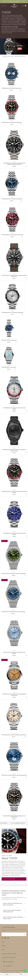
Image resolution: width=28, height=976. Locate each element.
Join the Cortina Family (8, 927)
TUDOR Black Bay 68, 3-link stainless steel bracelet (12, 312)
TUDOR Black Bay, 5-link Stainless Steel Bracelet (11, 122)
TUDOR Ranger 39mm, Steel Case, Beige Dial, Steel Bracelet (13, 734)
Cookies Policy (17, 972)
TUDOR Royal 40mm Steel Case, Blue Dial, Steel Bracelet (13, 611)
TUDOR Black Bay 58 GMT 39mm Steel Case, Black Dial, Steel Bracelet (14, 492)
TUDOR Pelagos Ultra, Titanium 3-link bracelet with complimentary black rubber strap (14, 164)
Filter (7, 974)
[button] (15, 882)
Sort (21, 974)
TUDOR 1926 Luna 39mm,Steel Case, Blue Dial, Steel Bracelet (14, 775)
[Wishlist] (22, 5)
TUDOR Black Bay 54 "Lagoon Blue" (8, 367)
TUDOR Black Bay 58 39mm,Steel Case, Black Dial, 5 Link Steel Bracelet (14, 816)
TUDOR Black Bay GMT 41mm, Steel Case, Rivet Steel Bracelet (14, 408)
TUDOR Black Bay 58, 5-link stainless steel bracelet (12, 234)
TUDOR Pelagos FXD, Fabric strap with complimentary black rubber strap (14, 276)
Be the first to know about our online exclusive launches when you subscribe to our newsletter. (14, 1)
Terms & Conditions (5, 972)
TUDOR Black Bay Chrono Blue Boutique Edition (11, 88)
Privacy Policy (12, 972)
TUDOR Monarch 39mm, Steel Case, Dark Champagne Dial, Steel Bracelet (14, 694)
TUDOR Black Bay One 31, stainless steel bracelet (11, 198)
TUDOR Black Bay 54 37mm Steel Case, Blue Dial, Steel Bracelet (14, 534)
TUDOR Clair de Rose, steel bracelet (9, 340)
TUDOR (11, 86)
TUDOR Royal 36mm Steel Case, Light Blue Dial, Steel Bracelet (14, 653)
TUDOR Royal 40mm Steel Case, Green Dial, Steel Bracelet (13, 573)
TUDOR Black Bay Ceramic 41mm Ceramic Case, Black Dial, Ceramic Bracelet (14, 450)
